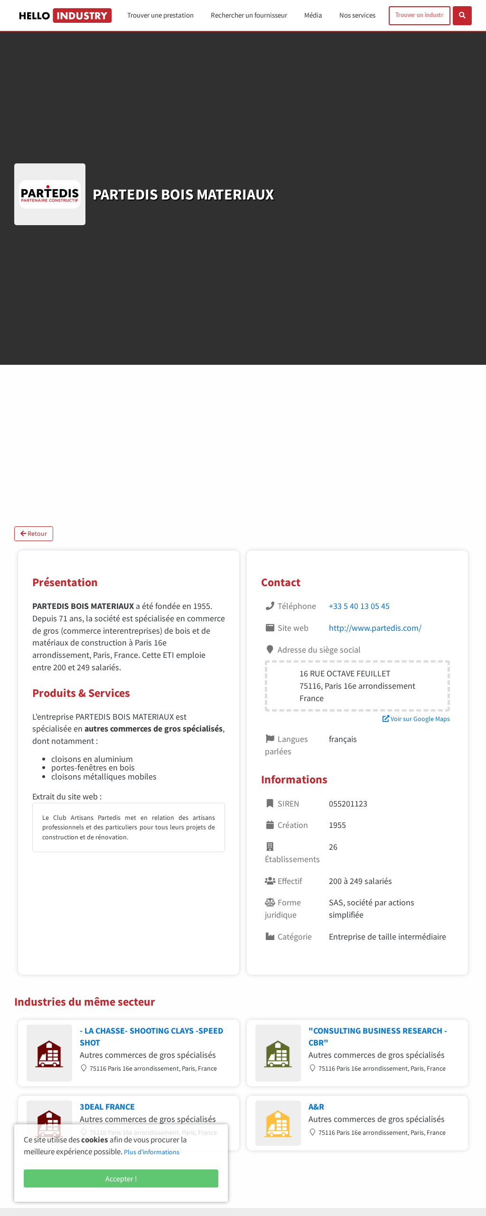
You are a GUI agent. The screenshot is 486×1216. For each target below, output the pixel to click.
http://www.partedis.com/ (375, 627)
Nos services (357, 14)
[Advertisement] (243, 445)
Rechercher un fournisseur (249, 14)
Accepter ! (121, 1178)
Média (313, 14)
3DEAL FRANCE (107, 1106)
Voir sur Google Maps (419, 718)
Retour (36, 533)
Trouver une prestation (160, 14)
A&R (316, 1106)
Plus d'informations (151, 1152)
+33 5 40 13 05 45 (359, 605)
